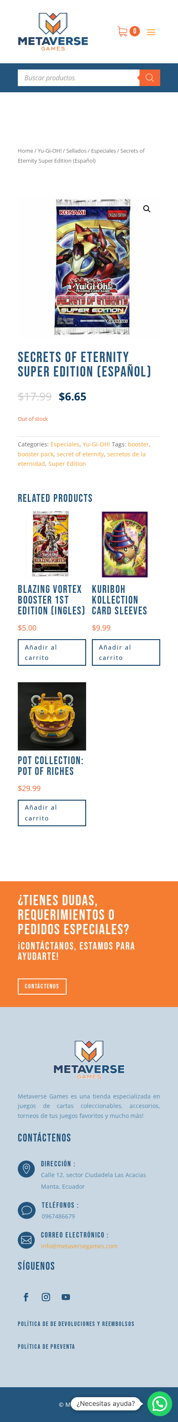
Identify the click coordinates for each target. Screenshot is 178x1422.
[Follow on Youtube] (66, 1297)
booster (138, 444)
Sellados (76, 150)
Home (25, 150)
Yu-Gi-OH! (50, 150)
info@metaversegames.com (79, 1246)
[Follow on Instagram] (46, 1297)
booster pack (35, 454)
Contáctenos (42, 986)
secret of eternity (80, 454)
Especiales (103, 150)
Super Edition (67, 464)
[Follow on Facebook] (26, 1297)
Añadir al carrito (41, 652)
